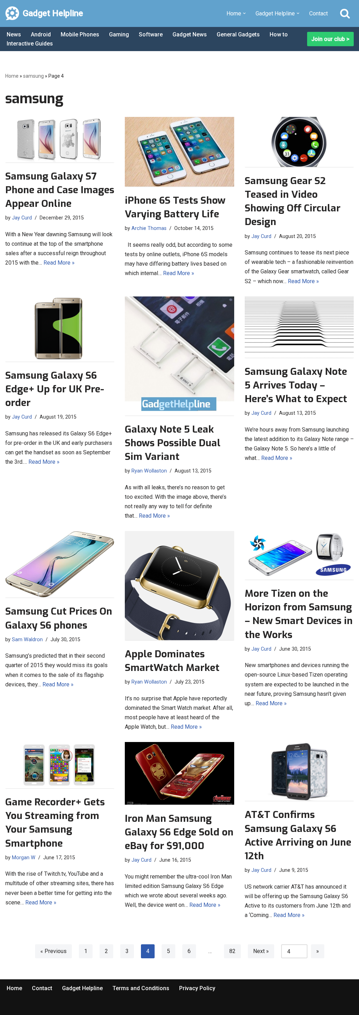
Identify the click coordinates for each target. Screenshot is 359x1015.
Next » (261, 951)
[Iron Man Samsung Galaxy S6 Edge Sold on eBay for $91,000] (179, 773)
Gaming (119, 34)
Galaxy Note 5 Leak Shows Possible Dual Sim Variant (173, 443)
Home (12, 76)
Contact (318, 13)
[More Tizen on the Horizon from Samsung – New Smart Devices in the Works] (299, 555)
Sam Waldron (27, 640)
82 (232, 951)
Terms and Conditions (141, 988)
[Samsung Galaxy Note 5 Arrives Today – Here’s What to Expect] (299, 327)
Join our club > (330, 39)
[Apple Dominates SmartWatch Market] (179, 585)
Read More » (59, 262)
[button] (244, 13)
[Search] (345, 13)
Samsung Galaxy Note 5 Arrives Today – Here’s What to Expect (296, 385)
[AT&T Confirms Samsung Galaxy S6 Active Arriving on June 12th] (299, 771)
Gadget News (189, 34)
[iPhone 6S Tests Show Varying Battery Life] (179, 152)
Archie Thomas (149, 228)
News (14, 34)
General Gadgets (238, 34)
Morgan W (23, 858)
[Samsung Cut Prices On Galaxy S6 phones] (59, 564)
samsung (33, 76)
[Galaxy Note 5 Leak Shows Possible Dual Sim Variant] (179, 355)
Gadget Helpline (82, 988)
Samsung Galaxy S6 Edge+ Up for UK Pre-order (54, 389)
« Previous (53, 951)
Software (151, 34)
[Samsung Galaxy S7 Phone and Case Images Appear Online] (59, 139)
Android (41, 34)
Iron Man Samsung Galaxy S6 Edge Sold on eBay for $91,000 (179, 832)
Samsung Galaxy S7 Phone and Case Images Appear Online (59, 190)
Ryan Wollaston (149, 471)
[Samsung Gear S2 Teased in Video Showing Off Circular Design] (299, 142)
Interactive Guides (30, 43)
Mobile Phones (80, 34)
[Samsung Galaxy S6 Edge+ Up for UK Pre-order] (59, 329)
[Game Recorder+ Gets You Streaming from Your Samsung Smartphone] (59, 765)
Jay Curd (22, 218)
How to (279, 34)
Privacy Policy (197, 988)
